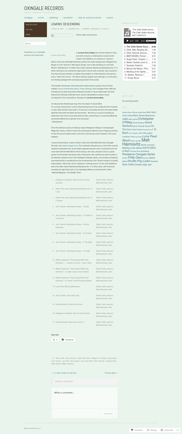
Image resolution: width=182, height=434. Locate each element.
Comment (108, 413)
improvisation (112, 358)
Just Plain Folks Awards (70, 361)
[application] (140, 41)
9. (137, 71)
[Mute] (147, 40)
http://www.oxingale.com (68, 145)
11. (131, 77)
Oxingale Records (44, 8)
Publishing (53, 18)
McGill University (147, 144)
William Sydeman (68, 363)
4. (137, 55)
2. (137, 49)
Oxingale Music (111, 361)
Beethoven (150, 115)
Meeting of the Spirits (131, 147)
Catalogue (28, 18)
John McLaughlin (146, 133)
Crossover (104, 28)
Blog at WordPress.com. (32, 428)
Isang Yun (147, 129)
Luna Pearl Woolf (87, 361)
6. (137, 62)
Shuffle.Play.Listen (139, 161)
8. (137, 68)
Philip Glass (135, 157)
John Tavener (56, 361)
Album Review (132, 112)
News (28, 35)
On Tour (29, 30)
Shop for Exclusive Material (89, 18)
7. (133, 65)
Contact (109, 18)
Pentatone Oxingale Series (138, 154)
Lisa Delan (138, 137)
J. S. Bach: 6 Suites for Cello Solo (63, 373)
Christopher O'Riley (138, 120)
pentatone (145, 151)
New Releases (31, 25)
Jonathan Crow (128, 136)
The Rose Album (111, 373)
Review (145, 158)
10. (134, 74)
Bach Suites (139, 115)
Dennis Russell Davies (141, 126)
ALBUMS (86, 28)
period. (125, 158)
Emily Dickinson (71, 358)
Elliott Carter (132, 129)
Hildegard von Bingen (98, 358)
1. (137, 46)
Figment (140, 129)
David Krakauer (139, 122)
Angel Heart (142, 112)
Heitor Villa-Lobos (84, 358)
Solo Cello (128, 164)
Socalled (154, 161)
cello (125, 119)
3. (137, 52)
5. (137, 59)
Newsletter (68, 18)
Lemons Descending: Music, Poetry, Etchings (74, 88)
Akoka (124, 112)
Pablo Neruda (56, 363)
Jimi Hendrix (133, 133)
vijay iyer (147, 164)
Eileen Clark (60, 358)
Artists (41, 18)
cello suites (132, 119)
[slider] (151, 40)
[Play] (127, 40)
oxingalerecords (73, 28)
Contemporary (95, 28)
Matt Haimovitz (99, 361)
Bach (149, 112)
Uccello (138, 164)
